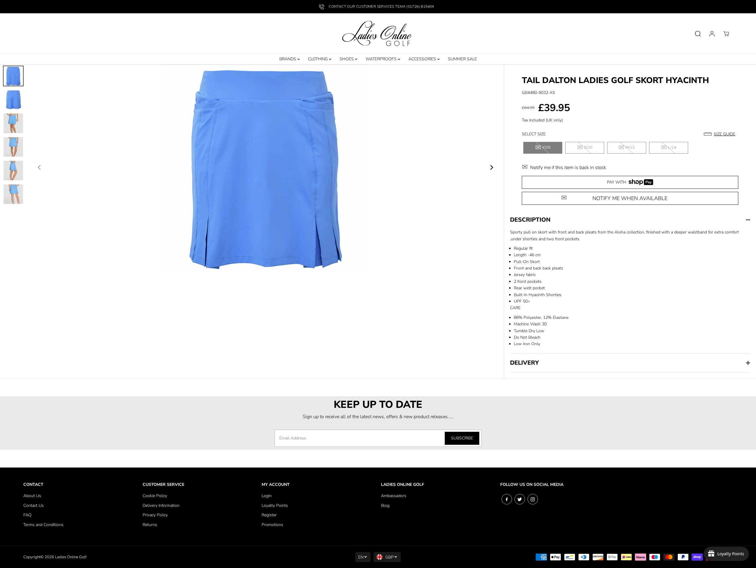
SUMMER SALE (462, 59)
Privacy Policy (155, 515)
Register (269, 515)
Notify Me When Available (629, 198)
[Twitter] (519, 499)
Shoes (347, 59)
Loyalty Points (275, 505)
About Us (32, 496)
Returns (150, 525)
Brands (288, 59)
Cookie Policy (155, 496)
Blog (385, 505)
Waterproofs (382, 59)
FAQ (27, 515)
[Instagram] (532, 499)
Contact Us (33, 505)
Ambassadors (393, 496)
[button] (721, 134)
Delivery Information (161, 505)
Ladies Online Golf (71, 557)
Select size (534, 134)
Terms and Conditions (43, 525)
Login (267, 496)
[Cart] (726, 33)
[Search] (697, 33)
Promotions (272, 525)
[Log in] (712, 33)
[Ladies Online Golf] (378, 33)
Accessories (422, 59)
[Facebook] (506, 499)
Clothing (318, 59)
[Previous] (39, 167)
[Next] (491, 167)
